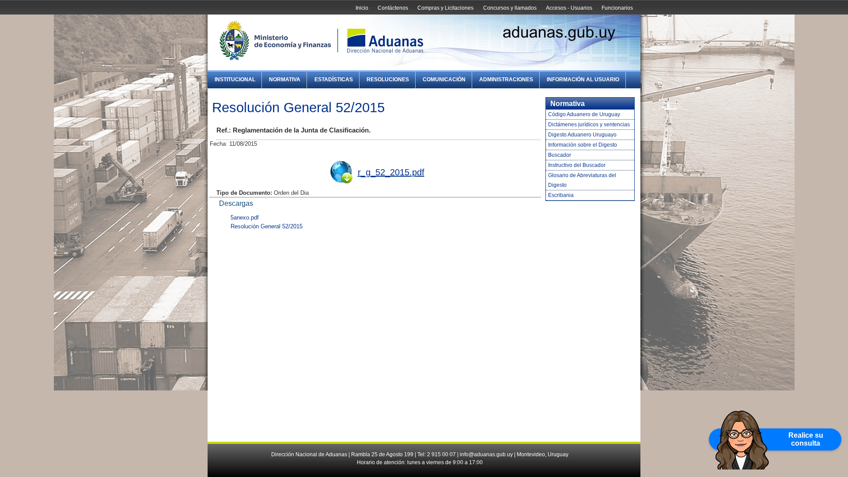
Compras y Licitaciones (445, 8)
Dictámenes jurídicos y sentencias (589, 124)
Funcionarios (617, 8)
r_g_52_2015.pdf (391, 172)
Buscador (559, 155)
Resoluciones (388, 79)
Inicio (362, 8)
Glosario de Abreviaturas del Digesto (582, 180)
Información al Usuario (583, 79)
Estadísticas (333, 79)
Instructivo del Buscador (577, 165)
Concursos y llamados (510, 8)
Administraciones (506, 79)
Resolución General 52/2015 (267, 226)
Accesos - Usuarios (569, 8)
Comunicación (444, 79)
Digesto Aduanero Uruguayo (582, 135)
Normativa (284, 79)
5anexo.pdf (245, 217)
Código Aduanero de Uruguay (584, 114)
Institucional (235, 79)
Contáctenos (393, 8)
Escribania (561, 195)
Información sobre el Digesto (582, 145)
